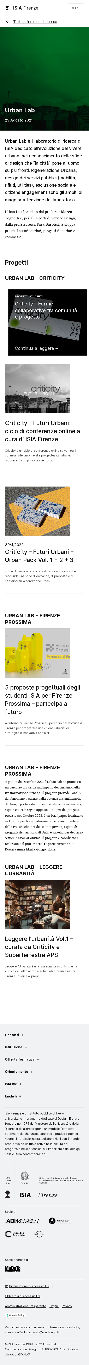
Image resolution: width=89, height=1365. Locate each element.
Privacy (67, 1305)
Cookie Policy (16, 1315)
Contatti (12, 1034)
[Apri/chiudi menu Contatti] (22, 1035)
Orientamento (16, 1071)
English (11, 1096)
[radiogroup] (41, 391)
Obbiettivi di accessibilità (22, 1295)
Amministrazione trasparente (25, 1305)
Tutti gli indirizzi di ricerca (35, 21)
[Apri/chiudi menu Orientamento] (32, 1072)
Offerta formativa (20, 1059)
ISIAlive (11, 1083)
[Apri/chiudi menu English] (20, 1096)
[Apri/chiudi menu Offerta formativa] (38, 1059)
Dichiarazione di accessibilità (29, 1286)
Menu (76, 8)
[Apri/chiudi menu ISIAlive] (20, 1084)
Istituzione (13, 1047)
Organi (54, 1305)
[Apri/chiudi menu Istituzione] (26, 1047)
